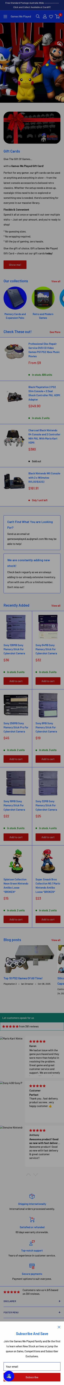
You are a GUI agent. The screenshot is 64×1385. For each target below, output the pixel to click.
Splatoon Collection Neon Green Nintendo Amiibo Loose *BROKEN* (16, 885)
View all (55, 281)
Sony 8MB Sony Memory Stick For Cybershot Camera (46, 727)
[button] (28, 1175)
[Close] (59, 1326)
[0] (57, 16)
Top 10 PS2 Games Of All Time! (23, 978)
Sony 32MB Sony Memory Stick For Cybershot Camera (46, 805)
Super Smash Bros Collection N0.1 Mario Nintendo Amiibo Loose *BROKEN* (48, 885)
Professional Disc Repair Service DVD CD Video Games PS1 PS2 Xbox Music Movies (44, 350)
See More (55, 332)
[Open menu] (5, 16)
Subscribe (32, 1377)
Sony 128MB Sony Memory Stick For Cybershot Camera (14, 649)
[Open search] (38, 16)
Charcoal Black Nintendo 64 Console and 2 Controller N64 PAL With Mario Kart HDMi (44, 436)
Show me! (15, 264)
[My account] (45, 16)
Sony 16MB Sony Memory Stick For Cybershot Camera (14, 805)
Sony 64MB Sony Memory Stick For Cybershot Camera (46, 649)
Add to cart (16, 681)
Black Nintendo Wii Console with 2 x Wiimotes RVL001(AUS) (44, 477)
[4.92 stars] (10, 1026)
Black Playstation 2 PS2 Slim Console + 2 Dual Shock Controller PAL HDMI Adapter (44, 393)
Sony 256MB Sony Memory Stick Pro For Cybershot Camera (16, 727)
